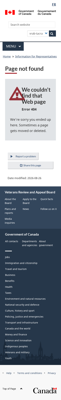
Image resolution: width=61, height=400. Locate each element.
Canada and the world (17, 328)
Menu (11, 46)
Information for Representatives (36, 56)
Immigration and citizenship (21, 263)
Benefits (9, 280)
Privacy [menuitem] (52, 373)
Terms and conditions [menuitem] (29, 373)
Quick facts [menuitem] (46, 199)
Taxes (8, 292)
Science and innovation (18, 340)
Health (9, 286)
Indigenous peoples (16, 346)
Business (10, 275)
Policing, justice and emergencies (24, 316)
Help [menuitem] (9, 373)
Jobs (7, 257)
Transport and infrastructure (21, 322)
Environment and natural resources (25, 298)
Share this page (32, 165)
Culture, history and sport (19, 310)
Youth (8, 358)
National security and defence (22, 304)
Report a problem (26, 156)
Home (7, 56)
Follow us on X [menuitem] (48, 209)
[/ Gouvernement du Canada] (30, 12)
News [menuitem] (26, 209)
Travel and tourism (16, 269)
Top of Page (9, 388)
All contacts (11, 241)
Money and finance (16, 334)
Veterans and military (17, 352)
